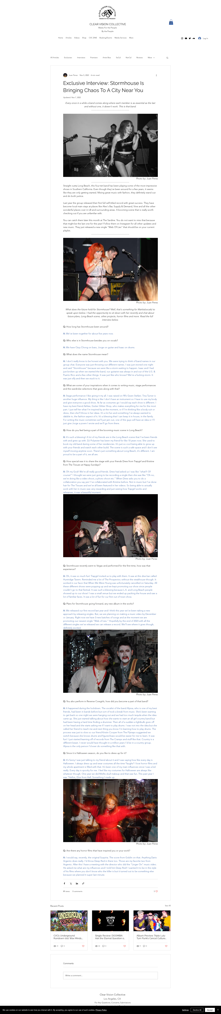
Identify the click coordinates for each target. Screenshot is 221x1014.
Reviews (139, 57)
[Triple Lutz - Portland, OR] (152, 920)
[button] (167, 58)
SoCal (118, 57)
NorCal (128, 57)
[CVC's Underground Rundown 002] (69, 920)
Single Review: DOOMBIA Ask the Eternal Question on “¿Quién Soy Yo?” (110, 937)
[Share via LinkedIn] (77, 883)
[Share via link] (83, 883)
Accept (210, 1010)
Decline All (197, 1010)
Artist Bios (107, 57)
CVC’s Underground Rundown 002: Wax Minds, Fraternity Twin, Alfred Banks (69, 937)
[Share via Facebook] (64, 883)
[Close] (217, 1010)
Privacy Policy (101, 1010)
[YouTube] (186, 38)
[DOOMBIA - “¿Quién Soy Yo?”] (110, 920)
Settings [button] (185, 1010)
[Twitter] (190, 38)
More (150, 57)
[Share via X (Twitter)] (70, 883)
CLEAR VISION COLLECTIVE (108, 24)
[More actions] (156, 75)
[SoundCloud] (193, 38)
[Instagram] (182, 38)
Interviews (81, 57)
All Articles (54, 57)
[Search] (170, 22)
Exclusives (68, 57)
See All (168, 905)
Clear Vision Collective (112, 994)
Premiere (94, 57)
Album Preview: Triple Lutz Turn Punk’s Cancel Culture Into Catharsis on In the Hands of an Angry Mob (151, 937)
